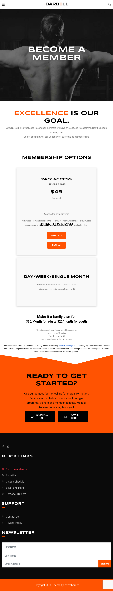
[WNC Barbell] (56, 4)
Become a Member (17, 469)
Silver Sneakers (15, 487)
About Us (11, 475)
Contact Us (12, 516)
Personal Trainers (16, 493)
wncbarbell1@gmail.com (69, 345)
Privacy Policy (14, 522)
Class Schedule (15, 481)
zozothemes (71, 585)
